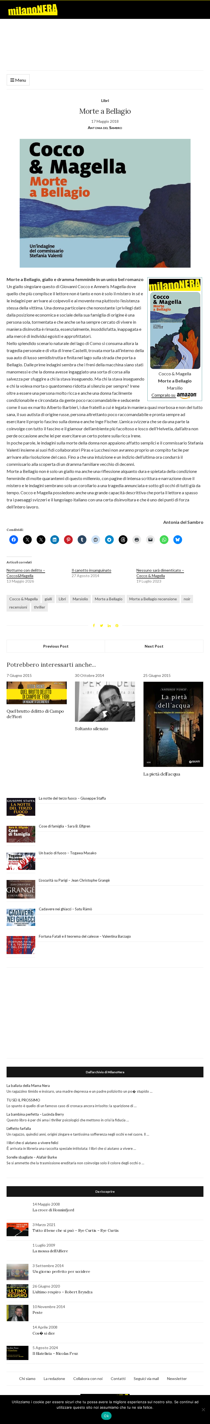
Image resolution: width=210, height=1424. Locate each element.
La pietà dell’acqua (161, 774)
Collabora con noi (88, 1378)
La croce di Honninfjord (53, 1209)
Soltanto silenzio (91, 728)
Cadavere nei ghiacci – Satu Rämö (66, 909)
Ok (106, 1416)
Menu (20, 80)
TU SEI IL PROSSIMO (23, 1100)
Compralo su (163, 394)
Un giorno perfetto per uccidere (61, 1271)
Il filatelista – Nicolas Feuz (55, 1353)
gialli (48, 598)
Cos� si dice (44, 1333)
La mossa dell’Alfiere (50, 1250)
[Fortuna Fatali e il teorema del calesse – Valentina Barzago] (21, 945)
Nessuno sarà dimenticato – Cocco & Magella (160, 573)
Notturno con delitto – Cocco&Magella (26, 573)
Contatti (118, 1378)
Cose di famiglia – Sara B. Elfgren (64, 826)
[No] (203, 1409)
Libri (105, 100)
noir (187, 598)
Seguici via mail (146, 1378)
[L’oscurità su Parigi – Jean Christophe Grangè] (21, 889)
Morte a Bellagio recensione (153, 598)
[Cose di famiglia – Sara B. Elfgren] (21, 834)
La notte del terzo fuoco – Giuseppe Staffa (72, 798)
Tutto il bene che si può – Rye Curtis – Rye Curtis (76, 1230)
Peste (37, 1312)
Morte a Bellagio (108, 598)
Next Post (154, 646)
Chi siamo (27, 1378)
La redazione (54, 1378)
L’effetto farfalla (19, 1128)
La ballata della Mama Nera (28, 1085)
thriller (39, 607)
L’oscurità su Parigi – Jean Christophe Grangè (74, 880)
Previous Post (56, 646)
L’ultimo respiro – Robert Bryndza (62, 1292)
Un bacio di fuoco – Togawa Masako (68, 853)
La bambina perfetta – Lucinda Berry (35, 1114)
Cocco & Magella (23, 598)
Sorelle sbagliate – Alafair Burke (32, 1157)
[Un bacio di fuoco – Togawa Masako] (21, 861)
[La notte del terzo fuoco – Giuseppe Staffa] (21, 807)
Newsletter (177, 1378)
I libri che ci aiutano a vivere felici (32, 1143)
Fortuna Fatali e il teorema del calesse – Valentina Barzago (85, 936)
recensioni (18, 607)
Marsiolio (80, 598)
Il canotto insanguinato (91, 570)
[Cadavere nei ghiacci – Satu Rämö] (21, 917)
